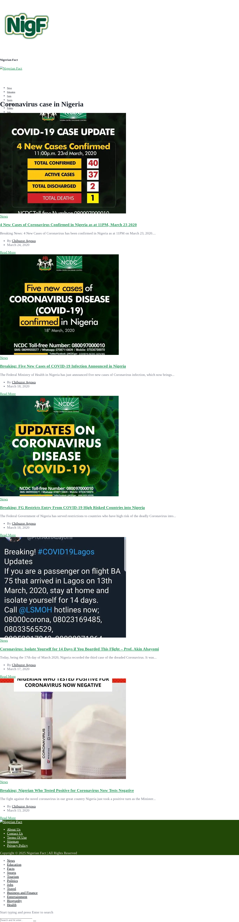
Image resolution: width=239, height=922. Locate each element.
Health (11, 905)
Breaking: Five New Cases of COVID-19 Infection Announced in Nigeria (63, 366)
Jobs (9, 112)
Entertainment (17, 897)
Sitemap (13, 841)
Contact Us (15, 833)
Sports (11, 872)
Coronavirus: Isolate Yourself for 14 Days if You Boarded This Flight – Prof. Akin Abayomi (79, 649)
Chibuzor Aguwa (24, 241)
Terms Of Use (17, 837)
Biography (14, 901)
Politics (10, 108)
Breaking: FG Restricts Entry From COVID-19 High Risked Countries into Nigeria (72, 507)
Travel (11, 889)
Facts (9, 96)
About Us (13, 829)
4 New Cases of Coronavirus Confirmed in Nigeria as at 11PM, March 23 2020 (68, 224)
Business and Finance (22, 893)
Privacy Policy (17, 845)
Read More (8, 252)
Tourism (13, 876)
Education (11, 92)
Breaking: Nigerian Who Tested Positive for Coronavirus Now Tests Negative (67, 790)
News (9, 88)
